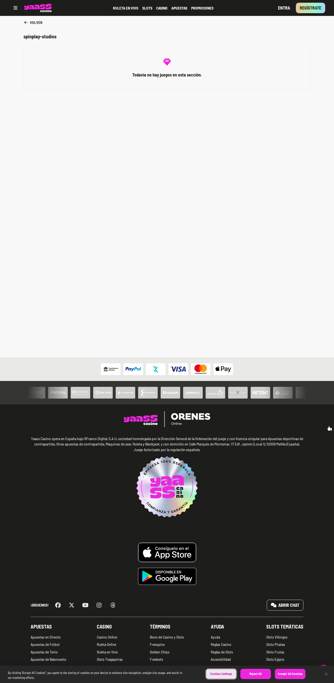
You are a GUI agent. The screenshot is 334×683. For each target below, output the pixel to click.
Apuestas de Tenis (44, 652)
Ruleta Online (106, 644)
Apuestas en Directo (46, 637)
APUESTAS (179, 8)
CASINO (161, 8)
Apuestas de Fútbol (45, 644)
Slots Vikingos (277, 637)
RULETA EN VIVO (125, 8)
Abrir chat (288, 605)
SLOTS (147, 8)
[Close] (326, 674)
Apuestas (41, 626)
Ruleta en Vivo (107, 652)
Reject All (255, 674)
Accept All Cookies (290, 674)
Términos (160, 626)
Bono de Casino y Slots (167, 637)
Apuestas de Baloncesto (48, 659)
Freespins (157, 644)
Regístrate (310, 8)
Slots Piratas (275, 644)
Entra (284, 8)
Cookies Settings (221, 674)
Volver (36, 22)
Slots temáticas (284, 626)
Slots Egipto (275, 659)
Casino (104, 626)
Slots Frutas (275, 652)
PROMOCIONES (202, 8)
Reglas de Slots (222, 652)
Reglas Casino (221, 644)
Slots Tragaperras (110, 659)
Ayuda (217, 626)
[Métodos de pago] (167, 369)
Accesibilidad (221, 659)
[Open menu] (15, 8)
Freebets (156, 659)
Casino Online (107, 637)
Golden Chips (159, 652)
